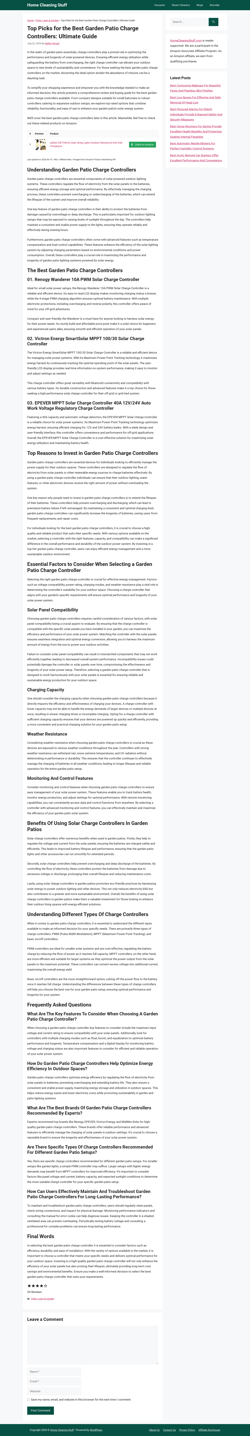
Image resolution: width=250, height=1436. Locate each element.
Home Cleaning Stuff (47, 5)
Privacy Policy (187, 1430)
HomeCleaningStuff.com (186, 40)
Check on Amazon (144, 144)
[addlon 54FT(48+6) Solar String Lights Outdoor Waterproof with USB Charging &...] (40, 144)
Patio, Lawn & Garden (47, 20)
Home (30, 20)
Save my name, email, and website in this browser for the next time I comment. (81, 1399)
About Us (154, 1430)
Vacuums (159, 5)
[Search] (213, 22)
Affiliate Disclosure (209, 1430)
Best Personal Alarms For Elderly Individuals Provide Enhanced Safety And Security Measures (196, 114)
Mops (200, 5)
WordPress (96, 1430)
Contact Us (169, 1430)
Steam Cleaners (181, 5)
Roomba (214, 5)
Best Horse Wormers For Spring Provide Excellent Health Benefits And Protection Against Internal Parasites (196, 131)
